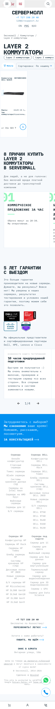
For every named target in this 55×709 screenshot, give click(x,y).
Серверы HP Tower (16, 549)
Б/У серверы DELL (39, 507)
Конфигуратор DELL (39, 460)
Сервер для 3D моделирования (39, 583)
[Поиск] (48, 4)
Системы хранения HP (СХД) (15, 563)
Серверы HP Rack (15, 544)
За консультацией (18, 439)
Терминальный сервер (39, 570)
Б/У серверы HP (16, 582)
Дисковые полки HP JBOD (16, 570)
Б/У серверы (15, 511)
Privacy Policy (20, 682)
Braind (34, 675)
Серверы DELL (39, 454)
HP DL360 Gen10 (16, 594)
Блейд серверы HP (16, 555)
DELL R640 (39, 519)
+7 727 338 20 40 (27, 17)
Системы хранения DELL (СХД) (39, 486)
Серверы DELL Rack (39, 466)
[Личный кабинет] (27, 705)
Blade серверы (16, 475)
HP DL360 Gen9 (16, 602)
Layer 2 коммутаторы (17, 57)
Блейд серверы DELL (39, 479)
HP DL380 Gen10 (16, 590)
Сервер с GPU (39, 588)
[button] (35, 66)
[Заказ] (9, 705)
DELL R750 (39, 512)
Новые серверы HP (16, 577)
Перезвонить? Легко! (27, 627)
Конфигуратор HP (15, 540)
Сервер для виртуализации (39, 564)
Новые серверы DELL (39, 500)
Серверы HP (16, 536)
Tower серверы (16, 471)
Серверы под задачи (39, 537)
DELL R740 (39, 516)
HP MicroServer (16, 586)
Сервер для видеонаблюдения (39, 577)
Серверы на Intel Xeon (16, 489)
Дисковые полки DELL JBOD (39, 494)
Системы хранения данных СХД (15, 482)
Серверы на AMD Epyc (16, 495)
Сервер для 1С (39, 542)
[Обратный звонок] (46, 705)
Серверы (16, 454)
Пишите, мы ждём (27, 639)
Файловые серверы (15, 502)
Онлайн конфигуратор (15, 460)
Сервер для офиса (39, 547)
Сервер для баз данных (39, 558)
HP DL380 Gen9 (16, 598)
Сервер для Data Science (39, 594)
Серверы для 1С (16, 507)
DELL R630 (39, 527)
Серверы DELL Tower (39, 472)
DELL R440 (39, 523)
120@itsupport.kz (27, 21)
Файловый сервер (39, 552)
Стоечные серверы (15, 466)
